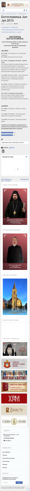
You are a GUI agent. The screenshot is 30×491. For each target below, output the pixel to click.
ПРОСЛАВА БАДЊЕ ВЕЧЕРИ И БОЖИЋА (13, 29)
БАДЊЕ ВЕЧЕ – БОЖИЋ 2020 (10, 27)
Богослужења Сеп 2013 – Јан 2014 (6, 180)
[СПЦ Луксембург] (15, 7)
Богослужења (6, 452)
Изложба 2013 (25, 179)
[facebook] (24, 10)
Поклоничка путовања (8, 458)
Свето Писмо (6, 461)
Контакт (4, 467)
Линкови (4, 464)
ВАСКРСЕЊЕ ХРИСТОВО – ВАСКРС (11, 32)
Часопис (4, 455)
